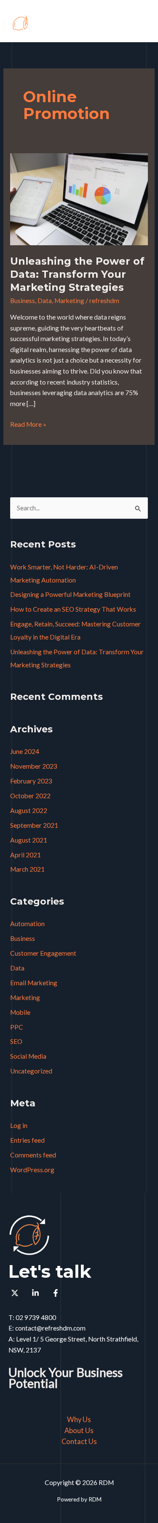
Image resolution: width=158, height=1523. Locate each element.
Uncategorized (31, 1071)
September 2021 (34, 825)
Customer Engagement (43, 953)
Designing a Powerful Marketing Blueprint (70, 594)
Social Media (28, 1056)
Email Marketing (33, 982)
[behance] (36, 1293)
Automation (27, 923)
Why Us (79, 1419)
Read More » (28, 423)
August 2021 (28, 840)
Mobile (20, 1012)
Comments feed (33, 1155)
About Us (79, 1430)
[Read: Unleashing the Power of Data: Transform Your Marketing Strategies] (79, 198)
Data (44, 300)
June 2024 (24, 751)
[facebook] (56, 1293)
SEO (16, 1041)
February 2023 (31, 781)
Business (22, 300)
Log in (18, 1125)
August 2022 (28, 810)
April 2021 (25, 855)
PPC (16, 1027)
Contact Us (79, 1441)
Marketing (69, 300)
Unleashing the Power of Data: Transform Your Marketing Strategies (77, 274)
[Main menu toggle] (140, 23)
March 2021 (27, 869)
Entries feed (27, 1140)
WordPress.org (32, 1169)
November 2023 (33, 766)
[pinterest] (16, 1293)
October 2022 (30, 795)
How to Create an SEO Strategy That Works (73, 609)
